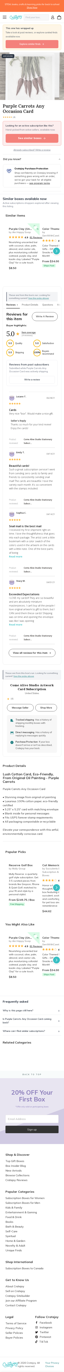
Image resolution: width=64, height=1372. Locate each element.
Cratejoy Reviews (16, 1180)
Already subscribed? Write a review (32, 150)
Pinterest (44, 1337)
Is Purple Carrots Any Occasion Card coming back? (27, 1020)
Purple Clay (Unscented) (24, 229)
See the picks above (23, 676)
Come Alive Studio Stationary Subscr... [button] (38, 441)
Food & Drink (13, 1217)
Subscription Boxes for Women (25, 1198)
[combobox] (36, 17)
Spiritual (10, 1236)
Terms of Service (15, 1323)
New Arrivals (13, 1170)
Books (9, 1221)
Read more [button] (15, 556)
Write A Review (45, 316)
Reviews (12, 304)
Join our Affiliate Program (21, 1300)
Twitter (43, 1332)
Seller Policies (14, 1332)
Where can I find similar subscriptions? (24, 1031)
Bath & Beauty (14, 1226)
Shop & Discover (17, 1154)
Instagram (44, 1327)
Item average (29, 332)
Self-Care (11, 1231)
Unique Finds (13, 1250)
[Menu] (6, 17)
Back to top (32, 1074)
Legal (9, 1317)
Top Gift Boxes (14, 1161)
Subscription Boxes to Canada (24, 1268)
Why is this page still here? (18, 1010)
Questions (47, 304)
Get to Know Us (17, 1280)
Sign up (32, 1129)
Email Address (17, 1119)
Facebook (44, 1322)
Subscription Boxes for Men (22, 1202)
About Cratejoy (14, 1286)
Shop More (46, 707)
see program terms (39, 183)
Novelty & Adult (15, 1245)
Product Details (30, 304)
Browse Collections (17, 1175)
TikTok (42, 1341)
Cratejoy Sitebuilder (17, 1295)
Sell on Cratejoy (15, 1291)
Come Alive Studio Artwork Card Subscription (32, 687)
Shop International (19, 1262)
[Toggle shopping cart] (59, 17)
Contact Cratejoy (15, 1305)
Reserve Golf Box (21, 865)
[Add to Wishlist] (35, 227)
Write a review (32, 379)
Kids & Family (13, 1207)
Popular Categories (19, 1191)
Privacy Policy (14, 1328)
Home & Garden (15, 1240)
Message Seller (20, 707)
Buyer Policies (14, 1337)
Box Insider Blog (15, 1165)
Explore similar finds (30, 44)
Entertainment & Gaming (21, 1212)
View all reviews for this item (30, 652)
